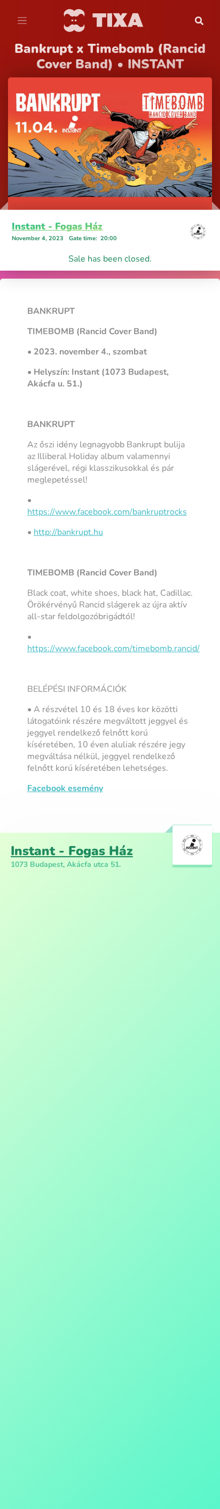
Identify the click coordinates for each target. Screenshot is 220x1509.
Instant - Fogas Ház (57, 226)
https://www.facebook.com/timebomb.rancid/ (113, 648)
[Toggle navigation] (22, 20)
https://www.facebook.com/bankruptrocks (107, 512)
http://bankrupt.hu (68, 532)
